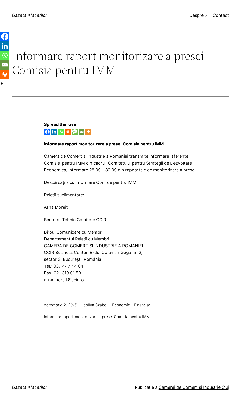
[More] (88, 132)
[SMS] (75, 132)
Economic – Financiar (131, 304)
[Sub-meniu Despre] (206, 15)
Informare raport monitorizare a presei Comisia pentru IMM (97, 316)
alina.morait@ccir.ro (64, 279)
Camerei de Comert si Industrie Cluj (194, 387)
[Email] (81, 132)
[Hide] (2, 83)
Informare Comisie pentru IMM (105, 182)
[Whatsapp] (61, 132)
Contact (221, 15)
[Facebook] (47, 132)
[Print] (68, 132)
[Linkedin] (54, 132)
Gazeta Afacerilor (29, 15)
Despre (196, 15)
